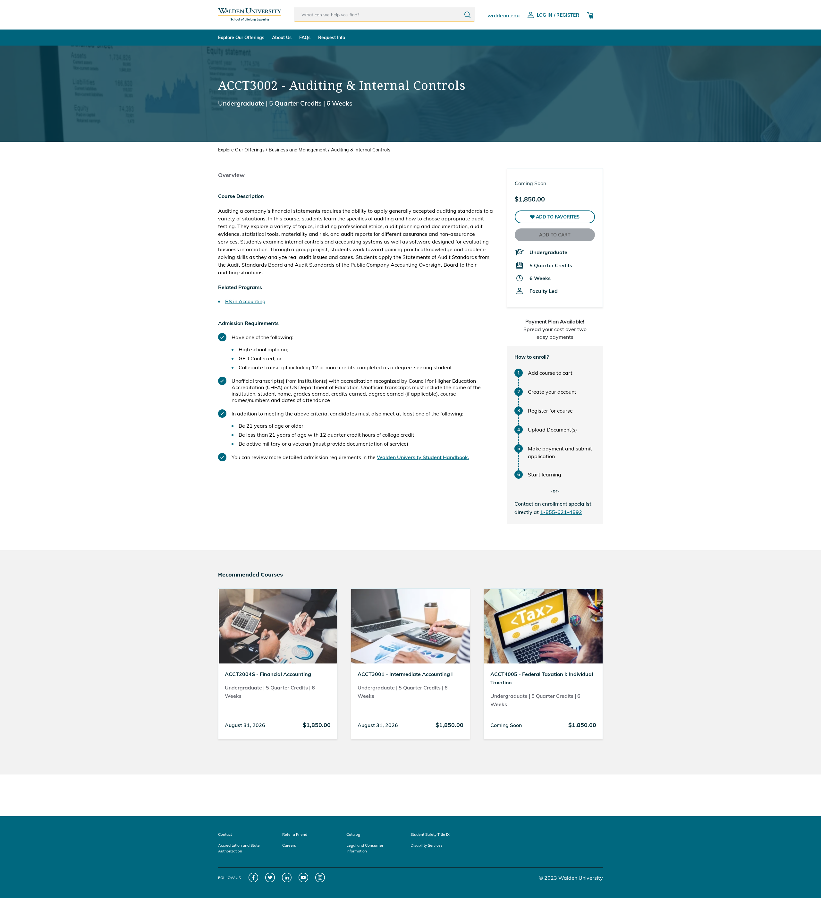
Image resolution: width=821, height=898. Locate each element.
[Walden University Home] (249, 12)
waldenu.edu (503, 15)
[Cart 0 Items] (590, 15)
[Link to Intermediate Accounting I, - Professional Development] (410, 625)
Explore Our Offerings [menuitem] (241, 37)
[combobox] (384, 14)
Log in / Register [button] (558, 15)
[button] (555, 216)
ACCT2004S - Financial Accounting (268, 674)
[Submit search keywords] (467, 14)
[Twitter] (270, 878)
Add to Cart (555, 235)
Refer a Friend (294, 834)
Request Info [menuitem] (331, 37)
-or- (555, 490)
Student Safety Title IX (430, 834)
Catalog (353, 834)
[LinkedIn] (287, 878)
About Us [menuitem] (282, 37)
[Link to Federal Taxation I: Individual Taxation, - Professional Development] (543, 625)
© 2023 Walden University (571, 878)
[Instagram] (320, 878)
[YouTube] (304, 878)
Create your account (552, 392)
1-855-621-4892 (561, 512)
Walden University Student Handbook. (423, 457)
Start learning (544, 474)
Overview (231, 175)
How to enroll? (531, 357)
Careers (289, 845)
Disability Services (426, 845)
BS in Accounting (245, 301)
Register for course (550, 410)
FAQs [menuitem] (304, 37)
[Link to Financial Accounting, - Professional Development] (277, 625)
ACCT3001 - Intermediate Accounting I (405, 674)
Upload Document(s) (552, 429)
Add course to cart (550, 373)
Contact (225, 834)
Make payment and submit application (560, 452)
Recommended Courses (250, 574)
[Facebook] (253, 878)
